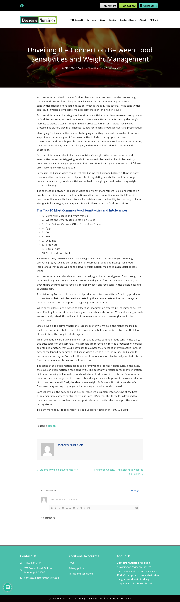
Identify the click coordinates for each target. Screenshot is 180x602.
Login (136, 490)
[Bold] (52, 507)
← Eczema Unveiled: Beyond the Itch (57, 469)
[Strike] (63, 507)
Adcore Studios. (100, 598)
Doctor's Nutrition (88, 68)
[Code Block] (78, 507)
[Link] (81, 507)
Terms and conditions (81, 573)
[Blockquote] (74, 507)
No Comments (110, 68)
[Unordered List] (70, 507)
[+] (88, 508)
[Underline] (59, 507)
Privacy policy (76, 568)
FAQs (71, 562)
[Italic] (55, 507)
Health (52, 425)
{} (85, 508)
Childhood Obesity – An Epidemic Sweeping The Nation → (118, 471)
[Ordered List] (67, 507)
